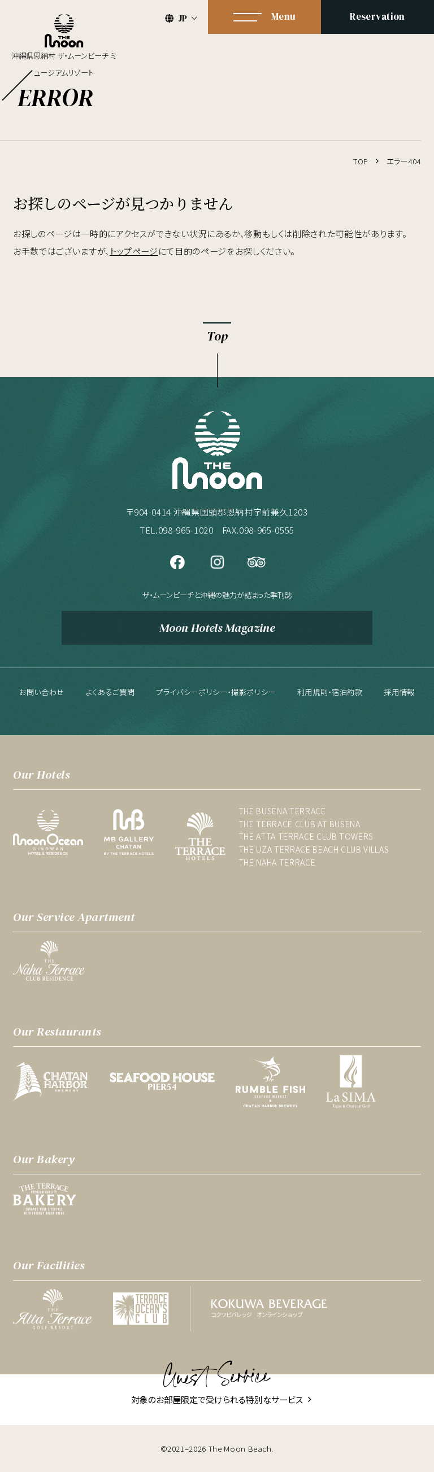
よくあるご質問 (110, 692)
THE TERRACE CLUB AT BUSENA (299, 824)
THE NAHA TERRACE (276, 862)
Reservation (377, 16)
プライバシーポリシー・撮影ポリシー (216, 692)
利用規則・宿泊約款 (330, 692)
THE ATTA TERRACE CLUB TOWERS (306, 836)
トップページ (134, 251)
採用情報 (399, 692)
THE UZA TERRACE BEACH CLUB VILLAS (313, 849)
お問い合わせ (41, 692)
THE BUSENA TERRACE (282, 811)
